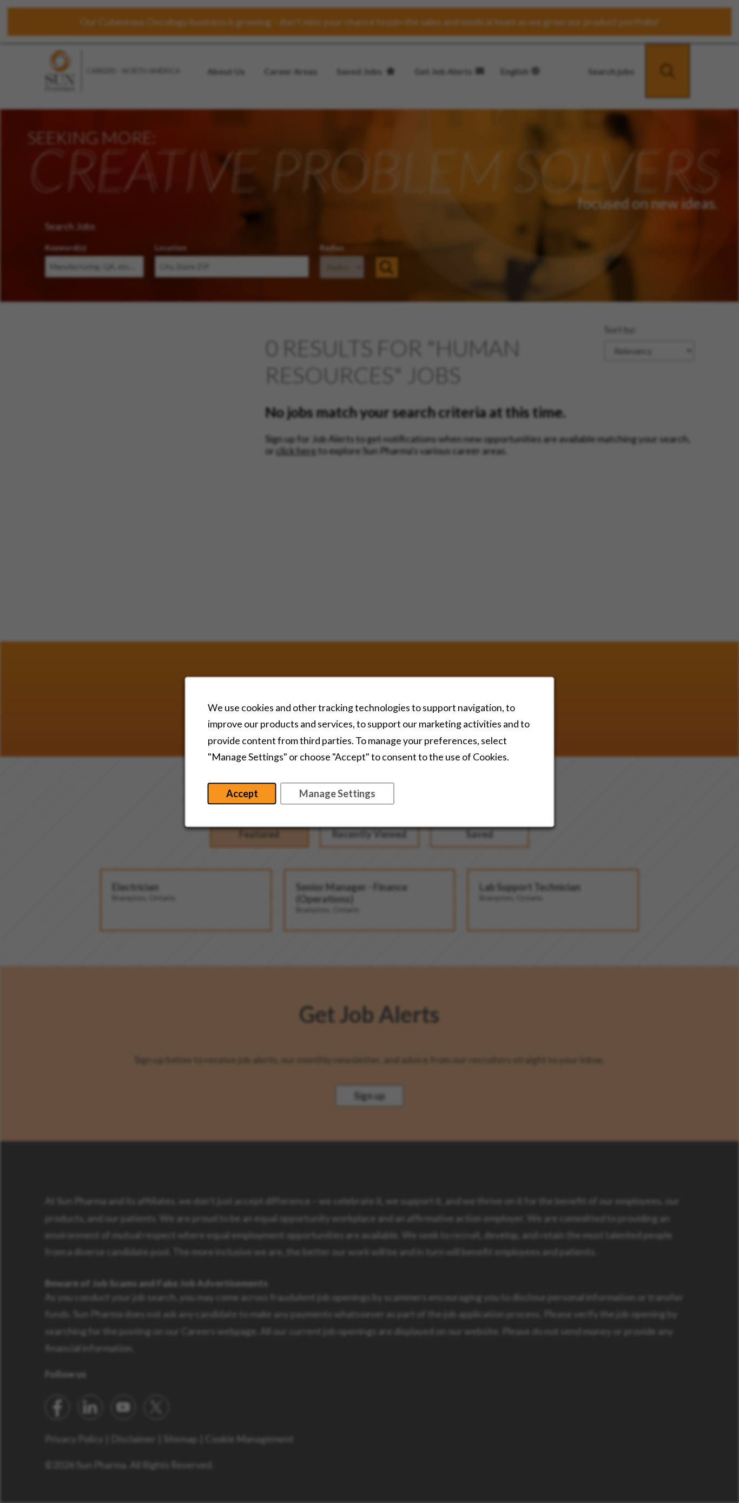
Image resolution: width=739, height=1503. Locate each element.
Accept (242, 793)
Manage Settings (337, 793)
